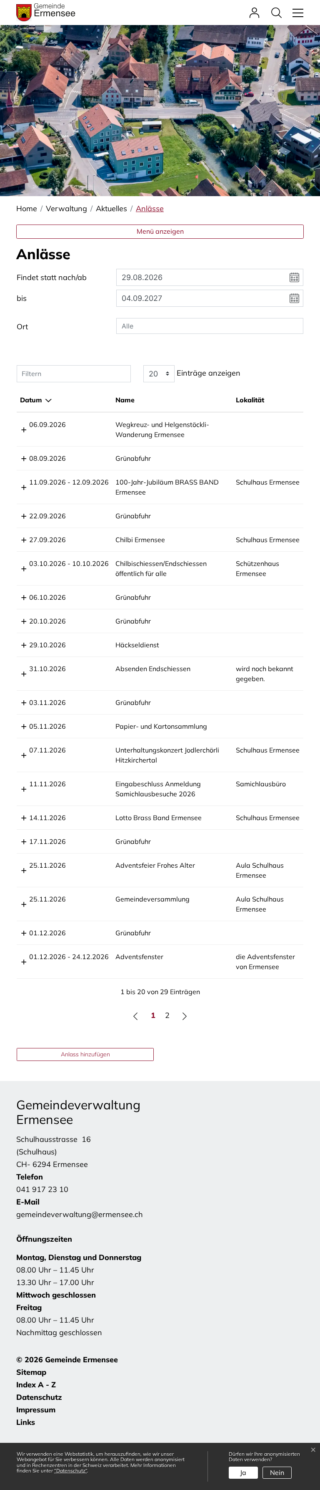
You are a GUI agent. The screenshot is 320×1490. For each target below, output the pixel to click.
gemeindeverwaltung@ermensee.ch (79, 1214)
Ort (22, 326)
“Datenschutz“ (70, 1470)
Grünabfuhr (133, 458)
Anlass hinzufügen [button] (85, 1054)
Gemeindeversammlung (152, 899)
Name (125, 400)
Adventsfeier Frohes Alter (155, 865)
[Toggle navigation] (297, 12)
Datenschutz (39, 1397)
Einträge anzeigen (207, 373)
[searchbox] (210, 326)
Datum (31, 400)
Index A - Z (36, 1384)
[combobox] (209, 326)
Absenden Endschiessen (152, 668)
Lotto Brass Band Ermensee (158, 817)
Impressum (35, 1409)
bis (22, 298)
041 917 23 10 (42, 1189)
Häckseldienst (137, 645)
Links (25, 1422)
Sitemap (31, 1372)
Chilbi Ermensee (140, 539)
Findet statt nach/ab (52, 277)
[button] (279, 12)
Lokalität (250, 400)
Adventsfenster (139, 956)
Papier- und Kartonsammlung (161, 726)
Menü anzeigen (160, 231)
